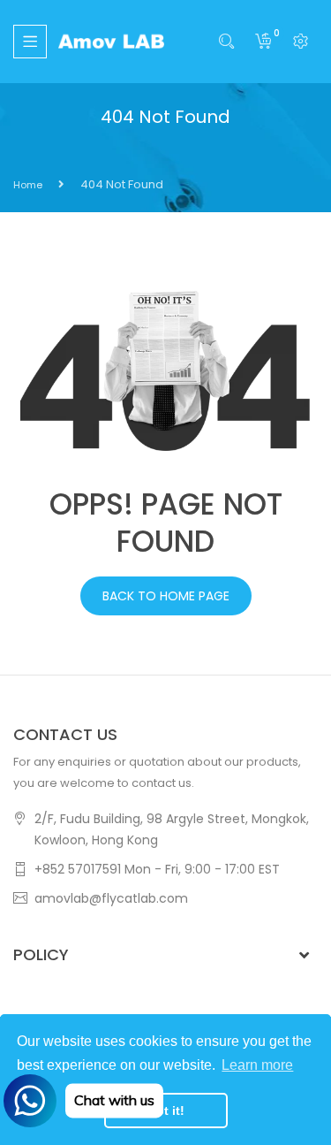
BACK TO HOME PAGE (165, 596)
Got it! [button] (165, 1110)
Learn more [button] (257, 1064)
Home (27, 185)
